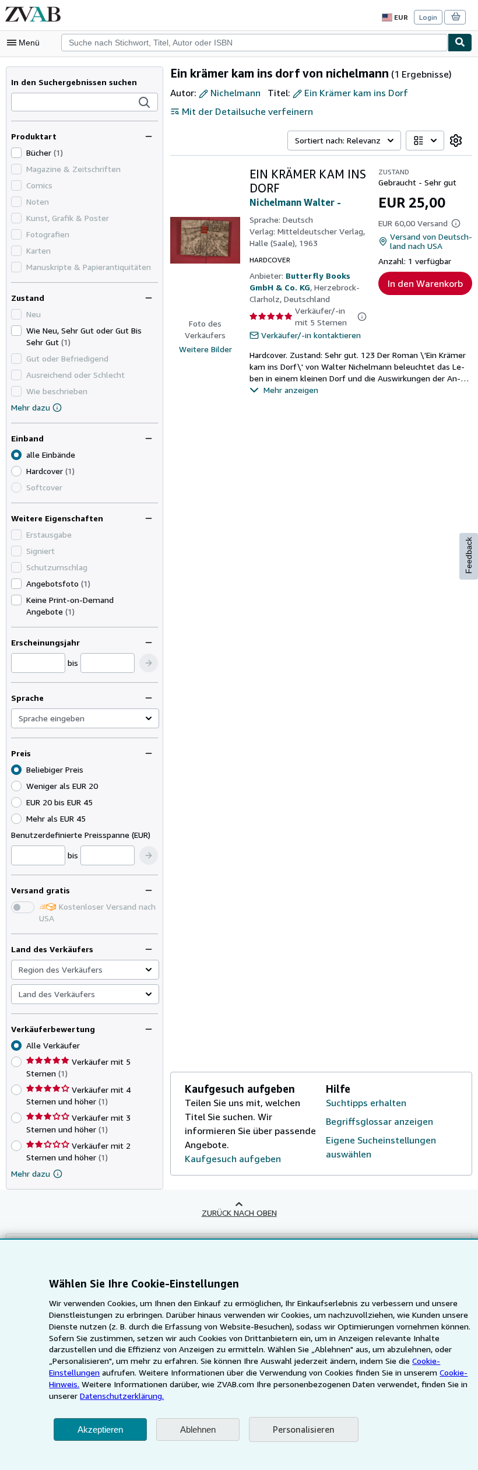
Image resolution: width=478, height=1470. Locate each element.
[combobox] (254, 42)
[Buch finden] (460, 42)
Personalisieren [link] (304, 1429)
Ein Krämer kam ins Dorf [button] (356, 93)
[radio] (16, 471)
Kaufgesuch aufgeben (233, 1158)
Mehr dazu (30, 407)
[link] (456, 140)
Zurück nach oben (239, 1213)
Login (428, 17)
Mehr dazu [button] (30, 1173)
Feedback (468, 555)
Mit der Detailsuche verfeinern (247, 111)
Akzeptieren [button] (100, 1429)
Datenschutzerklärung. (122, 1396)
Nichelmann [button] (235, 93)
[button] (144, 102)
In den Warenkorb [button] (425, 283)
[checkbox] (16, 153)
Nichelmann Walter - (295, 202)
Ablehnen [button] (198, 1429)
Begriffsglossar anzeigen (379, 1121)
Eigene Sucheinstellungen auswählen (381, 1147)
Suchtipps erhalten (366, 1102)
